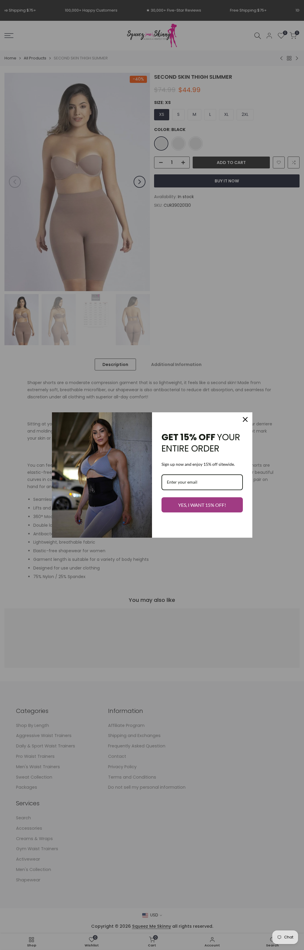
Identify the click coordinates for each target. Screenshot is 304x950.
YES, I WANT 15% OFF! (202, 505)
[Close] (245, 419)
